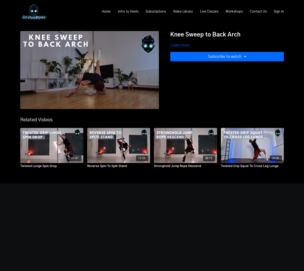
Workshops (234, 11)
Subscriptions (156, 11)
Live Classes (209, 11)
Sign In (279, 11)
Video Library (183, 11)
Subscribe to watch (224, 57)
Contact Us (258, 11)
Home (106, 11)
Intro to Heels (128, 11)
